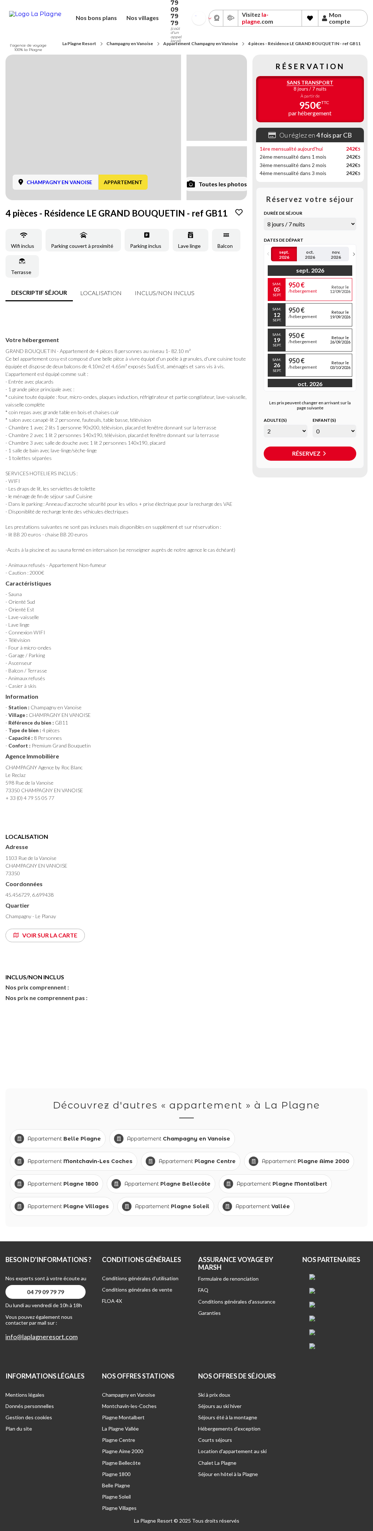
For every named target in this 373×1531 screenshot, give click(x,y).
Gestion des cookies (28, 1417)
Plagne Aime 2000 (122, 1451)
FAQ (203, 1290)
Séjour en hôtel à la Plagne (228, 1474)
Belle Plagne (116, 1485)
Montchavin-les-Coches (129, 1406)
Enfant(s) (324, 420)
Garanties (209, 1313)
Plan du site (18, 1428)
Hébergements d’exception (229, 1428)
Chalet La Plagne (217, 1463)
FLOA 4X (112, 1301)
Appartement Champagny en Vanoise (200, 43)
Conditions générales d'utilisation (140, 1278)
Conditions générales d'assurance (236, 1301)
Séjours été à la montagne (227, 1417)
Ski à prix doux (214, 1395)
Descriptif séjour (39, 292)
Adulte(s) (275, 420)
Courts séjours (215, 1440)
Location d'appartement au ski (232, 1451)
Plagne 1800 (116, 1474)
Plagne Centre (118, 1440)
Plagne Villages (119, 1508)
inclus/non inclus (165, 292)
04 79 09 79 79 (45, 1291)
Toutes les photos (223, 184)
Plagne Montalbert (123, 1417)
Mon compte (339, 18)
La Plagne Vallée (120, 1428)
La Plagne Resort (79, 43)
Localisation (101, 292)
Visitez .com (257, 18)
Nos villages (142, 17)
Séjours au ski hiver (220, 1406)
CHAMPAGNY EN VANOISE (59, 182)
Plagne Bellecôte (121, 1463)
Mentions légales (24, 1395)
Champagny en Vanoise (129, 43)
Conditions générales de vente (137, 1289)
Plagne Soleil (116, 1497)
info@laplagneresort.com (41, 1337)
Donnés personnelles (29, 1406)
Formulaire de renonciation (228, 1279)
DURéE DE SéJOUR (283, 213)
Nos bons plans (96, 17)
